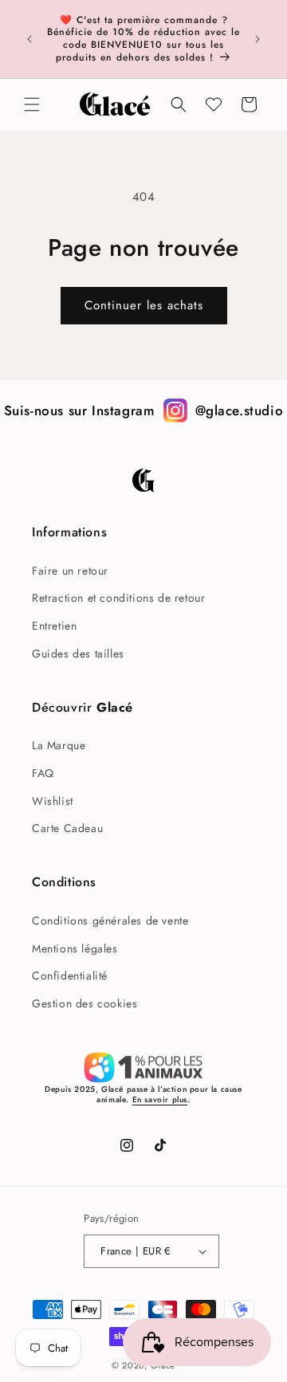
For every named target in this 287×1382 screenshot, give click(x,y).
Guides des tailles (78, 654)
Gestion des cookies (84, 1003)
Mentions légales (75, 948)
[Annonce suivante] (257, 39)
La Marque (58, 745)
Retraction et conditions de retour (118, 598)
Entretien (54, 626)
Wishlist (52, 801)
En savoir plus (159, 1099)
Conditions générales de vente (110, 921)
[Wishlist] (213, 104)
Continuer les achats (144, 305)
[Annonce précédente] (29, 39)
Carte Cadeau (67, 828)
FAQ (43, 773)
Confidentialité (70, 975)
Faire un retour (70, 571)
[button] (31, 104)
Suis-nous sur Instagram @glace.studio (144, 410)
